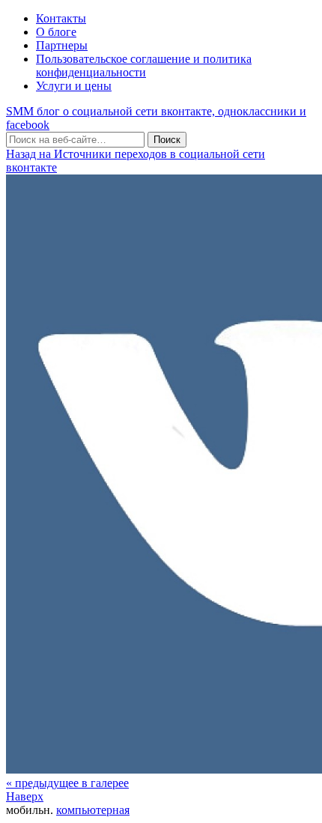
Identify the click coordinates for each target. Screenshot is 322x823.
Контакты (61, 18)
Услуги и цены (74, 85)
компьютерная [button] (93, 810)
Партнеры (62, 45)
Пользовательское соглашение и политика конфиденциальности (144, 65)
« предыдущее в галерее (67, 783)
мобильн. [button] (29, 810)
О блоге (56, 31)
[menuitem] (67, 783)
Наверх (24, 796)
